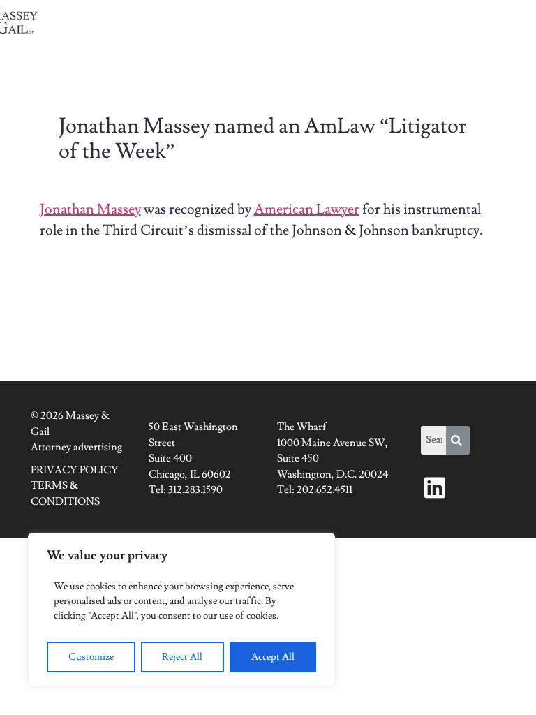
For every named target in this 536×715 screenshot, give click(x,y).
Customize (91, 657)
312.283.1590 (195, 489)
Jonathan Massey (90, 209)
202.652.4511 (324, 489)
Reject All (182, 657)
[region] (181, 610)
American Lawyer (306, 209)
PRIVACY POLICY (75, 470)
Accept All (273, 657)
